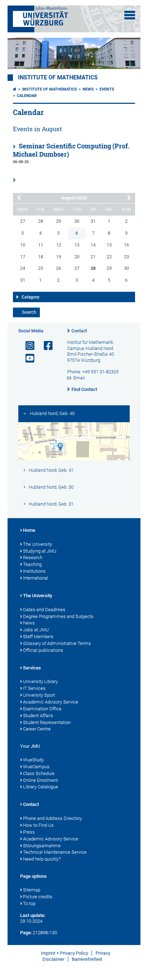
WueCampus (36, 766)
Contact (79, 330)
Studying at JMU (39, 551)
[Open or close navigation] (129, 15)
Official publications (43, 650)
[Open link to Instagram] (27, 346)
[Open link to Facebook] (45, 346)
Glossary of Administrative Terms (57, 643)
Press (29, 832)
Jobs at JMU (36, 629)
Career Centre (37, 729)
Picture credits (37, 896)
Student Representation (47, 722)
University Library (40, 681)
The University (37, 544)
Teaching (32, 564)
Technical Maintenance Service (55, 852)
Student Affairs (38, 715)
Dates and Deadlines (44, 609)
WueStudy (33, 759)
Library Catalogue (40, 786)
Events (107, 89)
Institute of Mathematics (58, 77)
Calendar (27, 95)
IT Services (34, 688)
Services (32, 667)
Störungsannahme (42, 845)
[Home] (15, 89)
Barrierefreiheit (87, 959)
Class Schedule (39, 773)
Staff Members (38, 636)
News (88, 89)
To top (29, 903)
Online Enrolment (40, 780)
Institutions (34, 571)
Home (29, 530)
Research (32, 557)
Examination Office (42, 708)
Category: (31, 297)
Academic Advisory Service (50, 702)
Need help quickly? (42, 859)
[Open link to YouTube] (27, 358)
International (35, 578)
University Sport (39, 695)
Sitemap (31, 890)
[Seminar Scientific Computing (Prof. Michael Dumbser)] (16, 181)
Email (79, 378)
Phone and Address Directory (52, 818)
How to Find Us (38, 825)
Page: (26, 932)
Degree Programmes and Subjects (58, 616)
